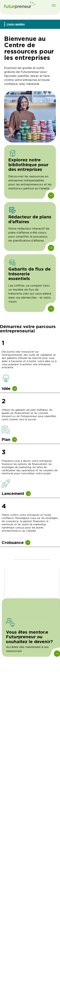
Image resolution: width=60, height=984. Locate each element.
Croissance (13, 543)
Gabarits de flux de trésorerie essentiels (29, 274)
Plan (6, 440)
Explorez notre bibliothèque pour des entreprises (28, 165)
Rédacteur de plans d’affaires (29, 219)
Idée (6, 389)
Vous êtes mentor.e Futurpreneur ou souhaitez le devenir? (29, 637)
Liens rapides (16, 24)
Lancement (13, 494)
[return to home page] (19, 6)
